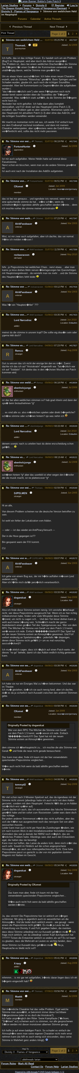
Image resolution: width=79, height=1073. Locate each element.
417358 (74, 249)
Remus (39, 383)
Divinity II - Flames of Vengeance (20, 11)
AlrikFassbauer (36, 249)
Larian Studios (9, 5)
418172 (74, 558)
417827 (74, 345)
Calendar (35, 19)
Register (59, 5)
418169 (74, 488)
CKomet (39, 218)
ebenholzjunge (36, 426)
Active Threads (52, 19)
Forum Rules (8, 1063)
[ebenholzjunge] (7, 396)
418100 (74, 426)
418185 (74, 666)
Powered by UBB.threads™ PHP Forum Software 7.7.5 (39, 1072)
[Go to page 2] (76, 34)
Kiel (70, 600)
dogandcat (38, 666)
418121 (74, 457)
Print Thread (7, 33)
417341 (74, 141)
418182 (74, 592)
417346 (74, 181)
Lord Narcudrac (35, 345)
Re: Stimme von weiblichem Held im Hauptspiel (33, 382)
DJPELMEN (37, 558)
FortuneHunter (36, 181)
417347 (74, 218)
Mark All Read (26, 1063)
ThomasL (38, 141)
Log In (74, 5)
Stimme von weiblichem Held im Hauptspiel (31, 40)
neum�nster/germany (67, 189)
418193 (74, 779)
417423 (74, 315)
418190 (74, 706)
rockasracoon (36, 287)
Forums (27, 5)
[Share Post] (66, 40)
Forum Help (52, 1066)
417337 (74, 40)
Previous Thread (22, 26)
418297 (74, 991)
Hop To (25, 1049)
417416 (74, 287)
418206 (74, 958)
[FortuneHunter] (7, 155)
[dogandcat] (7, 606)
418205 (74, 865)
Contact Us (37, 1066)
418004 (74, 383)
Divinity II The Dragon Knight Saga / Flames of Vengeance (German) (34, 7)
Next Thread (57, 26)
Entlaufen (73, 323)
